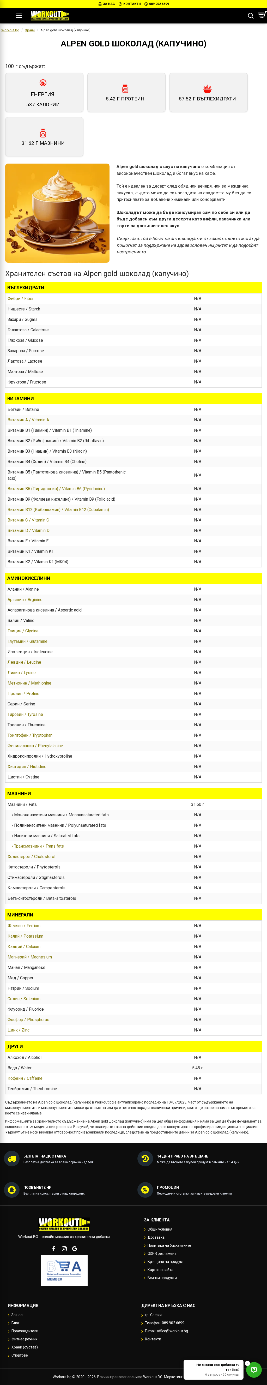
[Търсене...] (251, 15)
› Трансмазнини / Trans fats (36, 846)
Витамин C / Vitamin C (28, 520)
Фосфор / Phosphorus (28, 1019)
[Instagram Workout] (64, 1248)
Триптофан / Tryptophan (30, 735)
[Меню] (19, 16)
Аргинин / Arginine (25, 599)
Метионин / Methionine (29, 683)
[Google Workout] (74, 1248)
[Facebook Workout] (54, 1248)
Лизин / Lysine (22, 672)
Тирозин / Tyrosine (25, 714)
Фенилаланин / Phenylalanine (35, 745)
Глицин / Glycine (23, 630)
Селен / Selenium (24, 998)
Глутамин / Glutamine (27, 641)
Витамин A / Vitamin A (28, 419)
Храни (30, 30)
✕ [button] (247, 1363)
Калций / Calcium (24, 946)
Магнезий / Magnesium (30, 957)
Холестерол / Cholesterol (31, 856)
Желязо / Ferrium (24, 925)
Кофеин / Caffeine (25, 1078)
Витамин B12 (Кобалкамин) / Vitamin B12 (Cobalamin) (58, 509)
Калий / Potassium (25, 936)
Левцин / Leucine (24, 662)
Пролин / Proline (23, 693)
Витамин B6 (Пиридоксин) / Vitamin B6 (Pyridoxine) (56, 488)
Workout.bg (10, 30)
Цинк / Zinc (18, 1030)
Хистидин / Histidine (27, 766)
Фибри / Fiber (21, 298)
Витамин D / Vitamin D (29, 530)
